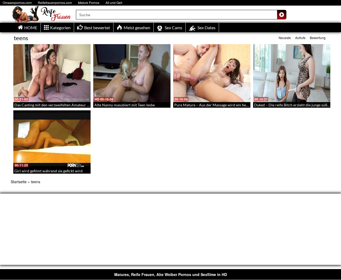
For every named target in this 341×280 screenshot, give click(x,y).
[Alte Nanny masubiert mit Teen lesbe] (131, 73)
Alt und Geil (113, 2)
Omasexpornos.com (17, 2)
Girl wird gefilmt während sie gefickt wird (48, 171)
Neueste (285, 37)
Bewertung (318, 37)
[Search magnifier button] (281, 14)
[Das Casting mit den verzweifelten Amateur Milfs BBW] (52, 73)
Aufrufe (300, 37)
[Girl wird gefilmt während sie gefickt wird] (52, 139)
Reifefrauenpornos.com (55, 2)
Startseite (19, 181)
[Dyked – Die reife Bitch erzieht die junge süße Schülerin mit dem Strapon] (291, 73)
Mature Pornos (88, 2)
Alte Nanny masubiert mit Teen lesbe (124, 105)
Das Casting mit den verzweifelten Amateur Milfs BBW (59, 105)
